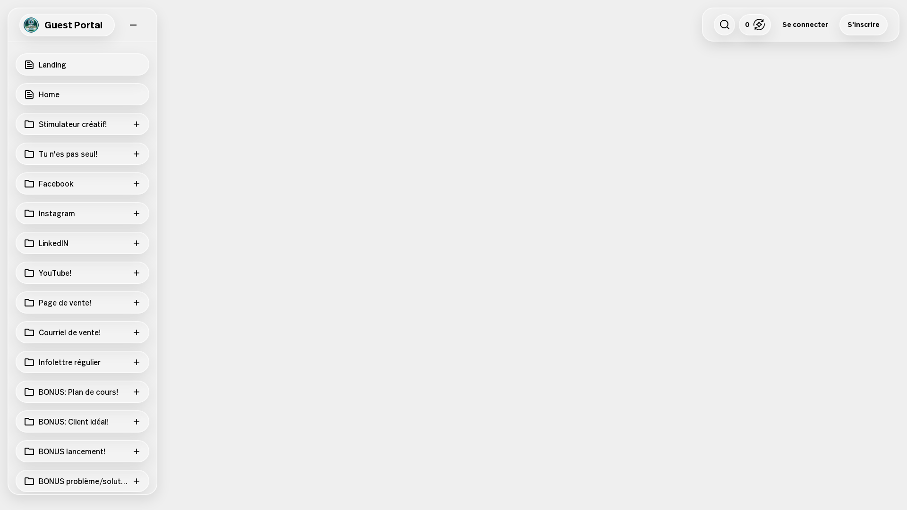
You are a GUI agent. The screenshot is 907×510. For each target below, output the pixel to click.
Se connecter (805, 24)
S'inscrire (863, 24)
